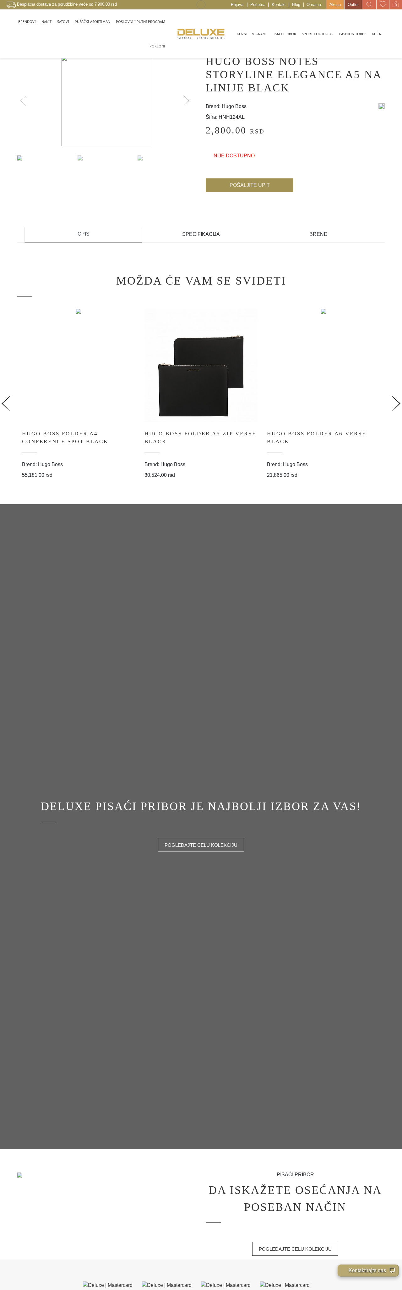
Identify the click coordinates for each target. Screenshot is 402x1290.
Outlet (353, 4)
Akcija (335, 4)
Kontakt (279, 4)
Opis (84, 234)
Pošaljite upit (250, 185)
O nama (314, 4)
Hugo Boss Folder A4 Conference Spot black (65, 438)
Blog (296, 4)
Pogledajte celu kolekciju (201, 845)
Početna (257, 4)
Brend (318, 234)
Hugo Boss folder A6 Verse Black (316, 438)
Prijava (237, 4)
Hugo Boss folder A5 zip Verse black (200, 438)
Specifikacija (201, 234)
